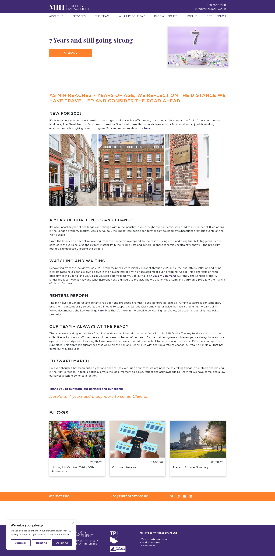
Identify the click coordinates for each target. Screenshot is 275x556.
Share (71, 52)
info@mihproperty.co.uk (210, 9)
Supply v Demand (164, 275)
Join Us (192, 16)
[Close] (73, 523)
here (147, 128)
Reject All (41, 543)
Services (79, 16)
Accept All (62, 543)
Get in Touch (216, 16)
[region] (41, 535)
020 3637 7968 (59, 496)
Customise (20, 543)
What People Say (132, 16)
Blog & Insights (165, 16)
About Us (56, 16)
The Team (102, 16)
